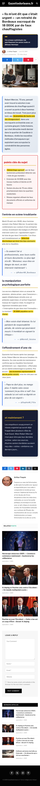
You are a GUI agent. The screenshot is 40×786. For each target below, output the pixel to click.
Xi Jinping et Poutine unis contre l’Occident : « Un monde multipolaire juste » (26, 728)
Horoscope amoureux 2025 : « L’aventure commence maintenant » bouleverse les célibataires (18, 556)
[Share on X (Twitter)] (18, 60)
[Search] (37, 3)
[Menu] (3, 3)
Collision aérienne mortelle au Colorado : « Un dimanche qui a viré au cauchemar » (26, 753)
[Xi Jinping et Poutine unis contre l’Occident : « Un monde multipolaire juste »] (20, 575)
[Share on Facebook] (7, 60)
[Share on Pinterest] (28, 60)
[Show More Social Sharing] (36, 60)
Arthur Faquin (13, 51)
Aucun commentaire (10, 54)
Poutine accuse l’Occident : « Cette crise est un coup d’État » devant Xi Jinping (25, 740)
